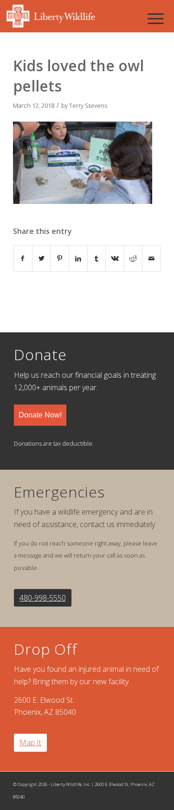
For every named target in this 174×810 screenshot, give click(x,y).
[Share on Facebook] (22, 258)
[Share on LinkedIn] (78, 258)
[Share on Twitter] (41, 258)
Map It (30, 742)
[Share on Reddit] (133, 258)
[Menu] (156, 18)
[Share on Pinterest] (60, 258)
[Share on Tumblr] (97, 258)
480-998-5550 (42, 598)
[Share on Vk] (115, 258)
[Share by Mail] (151, 258)
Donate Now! (40, 415)
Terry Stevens (88, 105)
